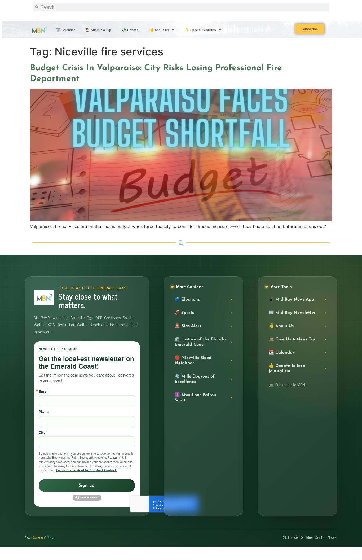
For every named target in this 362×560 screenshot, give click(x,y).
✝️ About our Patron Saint (195, 397)
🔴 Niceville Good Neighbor (193, 360)
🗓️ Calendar (65, 30)
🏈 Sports (184, 313)
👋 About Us (159, 30)
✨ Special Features (200, 30)
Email (43, 391)
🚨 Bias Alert (188, 326)
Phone (44, 412)
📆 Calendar (281, 353)
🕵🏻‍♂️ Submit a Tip (98, 30)
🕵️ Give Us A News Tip (292, 339)
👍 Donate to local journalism (288, 368)
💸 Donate (130, 30)
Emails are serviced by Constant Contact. (86, 470)
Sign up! (86, 485)
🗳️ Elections (187, 300)
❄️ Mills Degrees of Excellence (195, 379)
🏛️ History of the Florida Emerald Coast (200, 342)
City (42, 433)
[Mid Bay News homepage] (44, 297)
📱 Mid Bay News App (291, 300)
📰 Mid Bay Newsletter (292, 313)
